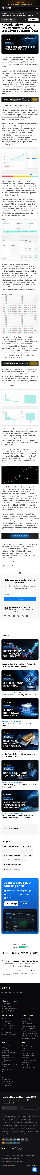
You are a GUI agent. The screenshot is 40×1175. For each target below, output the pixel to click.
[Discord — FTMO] (2, 992)
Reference (25, 1062)
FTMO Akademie (6, 1069)
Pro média (7, 1032)
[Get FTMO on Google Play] (17, 1148)
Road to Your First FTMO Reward (13, 860)
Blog (4, 846)
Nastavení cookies (18, 1155)
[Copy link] (3, 566)
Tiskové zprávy (14, 846)
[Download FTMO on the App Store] (5, 1148)
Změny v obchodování (9, 1064)
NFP (21, 440)
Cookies (27, 1155)
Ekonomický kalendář (8, 1058)
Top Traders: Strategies (11, 869)
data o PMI (34, 442)
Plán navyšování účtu (29, 1026)
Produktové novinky (25, 851)
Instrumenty (27, 846)
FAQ (5, 1019)
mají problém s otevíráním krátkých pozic (19, 116)
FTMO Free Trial (27, 1024)
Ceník (24, 1021)
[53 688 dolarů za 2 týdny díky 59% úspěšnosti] (20, 683)
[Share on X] (12, 566)
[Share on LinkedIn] (8, 566)
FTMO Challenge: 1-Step (30, 1033)
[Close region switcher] (37, 13)
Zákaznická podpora (7, 1022)
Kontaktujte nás (27, 1053)
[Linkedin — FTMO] (21, 992)
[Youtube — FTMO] (6, 992)
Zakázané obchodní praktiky (8, 1047)
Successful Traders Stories (9, 662)
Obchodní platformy (8, 1067)
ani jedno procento (15, 357)
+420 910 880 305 (9, 1011)
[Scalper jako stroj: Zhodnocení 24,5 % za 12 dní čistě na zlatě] (20, 774)
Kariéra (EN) (26, 1065)
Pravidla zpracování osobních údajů (11, 1161)
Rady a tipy (27, 855)
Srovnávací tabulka (28, 1038)
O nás (24, 1051)
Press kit (24, 1048)
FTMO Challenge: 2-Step (30, 1036)
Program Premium (28, 1029)
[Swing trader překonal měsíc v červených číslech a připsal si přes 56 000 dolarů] (20, 804)
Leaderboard (5, 1055)
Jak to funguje (8, 1025)
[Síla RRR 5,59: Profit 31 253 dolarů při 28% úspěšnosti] (20, 712)
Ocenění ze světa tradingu (28, 1057)
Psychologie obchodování (11, 855)
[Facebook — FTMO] (14, 992)
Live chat (7, 1004)
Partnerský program (7, 1029)
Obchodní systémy (9, 851)
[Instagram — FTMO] (10, 992)
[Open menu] (37, 8)
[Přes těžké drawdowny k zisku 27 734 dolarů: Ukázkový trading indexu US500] (20, 653)
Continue (33, 20)
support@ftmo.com (10, 1009)
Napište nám (8, 1006)
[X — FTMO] (17, 992)
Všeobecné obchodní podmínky (10, 1158)
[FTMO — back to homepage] (6, 8)
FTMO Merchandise (10, 1035)
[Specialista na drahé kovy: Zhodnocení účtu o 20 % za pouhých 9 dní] (20, 743)
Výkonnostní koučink (8, 1053)
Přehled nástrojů (7, 1050)
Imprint (33, 1155)
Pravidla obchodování (29, 1031)
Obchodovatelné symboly (7, 1061)
